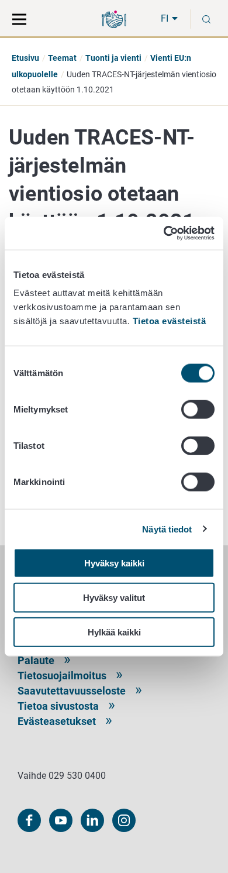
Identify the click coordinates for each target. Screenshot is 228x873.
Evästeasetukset (57, 721)
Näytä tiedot (167, 529)
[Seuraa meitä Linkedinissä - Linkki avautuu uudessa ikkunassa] (92, 820)
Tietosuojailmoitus (62, 675)
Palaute (36, 660)
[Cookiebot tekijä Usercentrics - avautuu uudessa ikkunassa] (164, 233)
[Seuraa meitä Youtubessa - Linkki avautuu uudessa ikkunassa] (60, 820)
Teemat (62, 58)
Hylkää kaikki (114, 632)
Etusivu (25, 58)
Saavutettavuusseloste (72, 691)
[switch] (198, 409)
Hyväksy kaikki (114, 563)
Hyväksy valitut (114, 597)
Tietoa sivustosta (58, 706)
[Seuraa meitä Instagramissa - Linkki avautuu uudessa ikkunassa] (124, 820)
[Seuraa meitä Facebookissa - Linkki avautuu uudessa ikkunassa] (29, 820)
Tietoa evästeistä (169, 321)
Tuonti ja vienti (113, 58)
